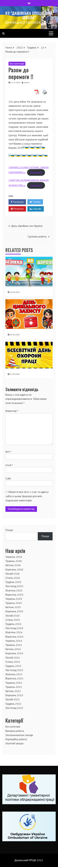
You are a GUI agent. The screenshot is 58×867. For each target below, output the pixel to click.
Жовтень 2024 (13, 632)
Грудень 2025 (13, 582)
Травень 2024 (13, 645)
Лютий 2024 (12, 657)
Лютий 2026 (12, 573)
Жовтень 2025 (13, 590)
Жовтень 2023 (13, 674)
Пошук (9, 530)
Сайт (8, 478)
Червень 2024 (13, 640)
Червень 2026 (13, 556)
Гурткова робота (37, 236)
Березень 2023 (14, 695)
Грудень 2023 (13, 665)
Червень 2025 (13, 598)
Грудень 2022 (13, 703)
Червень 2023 (13, 682)
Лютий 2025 (12, 615)
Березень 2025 (14, 611)
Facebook (18, 201)
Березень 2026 (14, 569)
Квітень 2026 (13, 565)
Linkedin (36, 208)
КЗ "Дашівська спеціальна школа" (29, 15)
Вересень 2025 (14, 594)
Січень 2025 (12, 619)
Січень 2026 (12, 577)
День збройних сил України (26, 225)
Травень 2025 (13, 603)
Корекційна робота (16, 739)
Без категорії (17, 63)
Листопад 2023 (14, 670)
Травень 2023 (13, 686)
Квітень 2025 (13, 607)
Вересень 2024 (14, 636)
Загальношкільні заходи (19, 735)
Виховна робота (14, 730)
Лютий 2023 (12, 699)
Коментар (11, 410)
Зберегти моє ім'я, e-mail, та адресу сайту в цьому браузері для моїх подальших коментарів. (27, 496)
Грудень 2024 (13, 624)
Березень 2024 (14, 653)
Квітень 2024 (13, 649)
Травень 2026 (13, 561)
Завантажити (36, 172)
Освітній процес (14, 743)
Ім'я (8, 451)
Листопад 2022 (14, 707)
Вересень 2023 (14, 678)
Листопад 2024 (14, 628)
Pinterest (18, 208)
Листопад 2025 (14, 586)
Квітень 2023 (13, 691)
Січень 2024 (12, 661)
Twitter (36, 201)
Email (9, 465)
